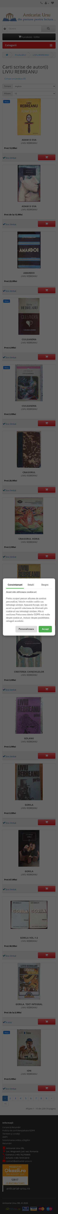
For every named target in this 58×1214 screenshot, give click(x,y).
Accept (45, 629)
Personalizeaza (26, 629)
